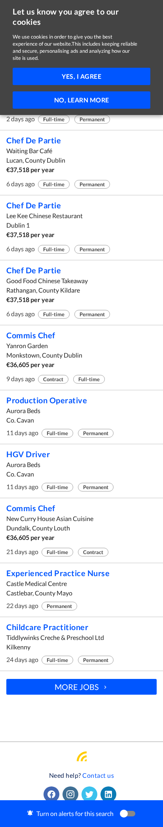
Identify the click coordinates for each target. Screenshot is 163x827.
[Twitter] (91, 794)
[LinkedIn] (109, 794)
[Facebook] (53, 794)
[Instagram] (72, 794)
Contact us (98, 775)
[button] (81, 813)
